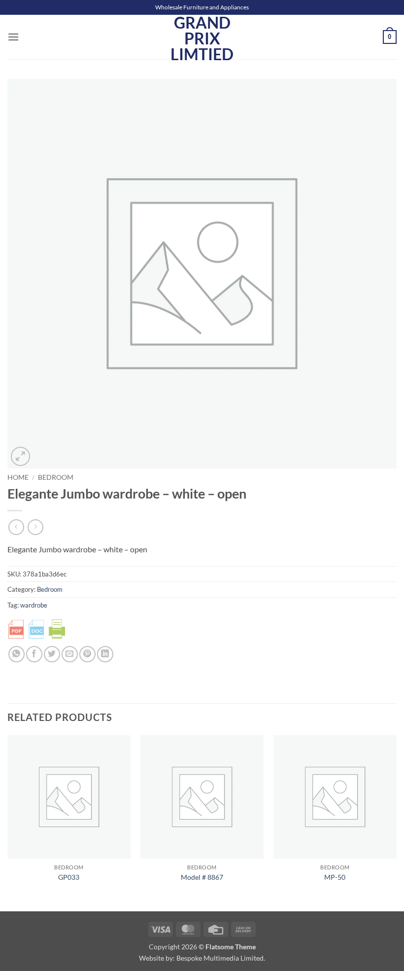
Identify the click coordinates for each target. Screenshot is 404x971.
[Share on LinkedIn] (105, 654)
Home (18, 477)
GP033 (68, 877)
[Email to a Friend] (70, 654)
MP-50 (334, 877)
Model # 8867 (202, 877)
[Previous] (7, 822)
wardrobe (33, 605)
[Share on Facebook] (34, 654)
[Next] (396, 822)
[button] (13, 37)
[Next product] (16, 527)
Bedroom (55, 477)
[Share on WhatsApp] (16, 654)
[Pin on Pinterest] (87, 654)
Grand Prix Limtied (202, 38)
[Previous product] (35, 527)
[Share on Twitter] (52, 654)
